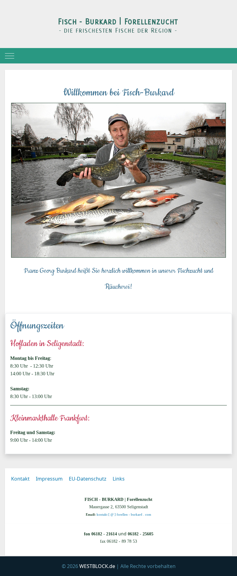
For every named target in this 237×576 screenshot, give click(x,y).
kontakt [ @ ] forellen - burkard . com (124, 514)
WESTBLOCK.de (97, 566)
